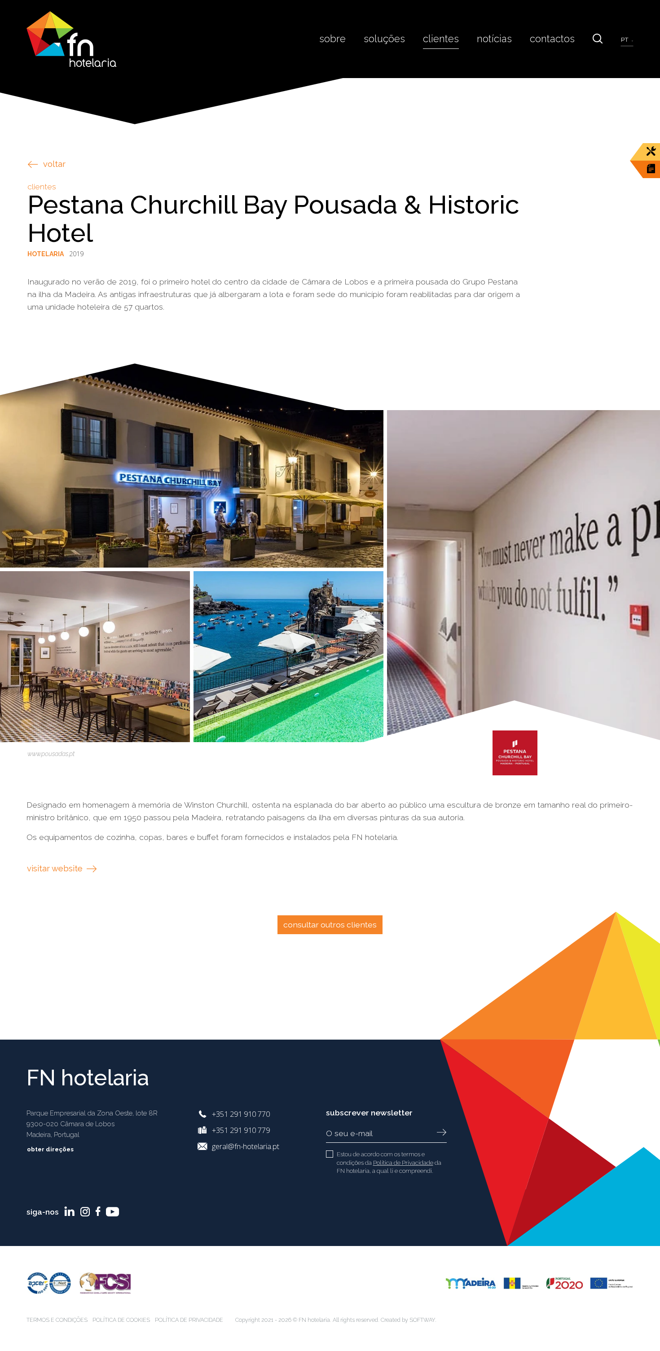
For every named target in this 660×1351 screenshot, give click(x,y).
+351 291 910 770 (241, 1114)
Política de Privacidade (403, 1162)
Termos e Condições (57, 1319)
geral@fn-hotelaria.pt (245, 1146)
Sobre (332, 38)
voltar (54, 164)
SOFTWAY (422, 1319)
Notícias (494, 38)
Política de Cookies (121, 1319)
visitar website (56, 868)
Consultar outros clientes (330, 924)
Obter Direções (51, 1149)
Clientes (441, 38)
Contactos (552, 38)
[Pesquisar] (598, 38)
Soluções (384, 38)
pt (625, 39)
